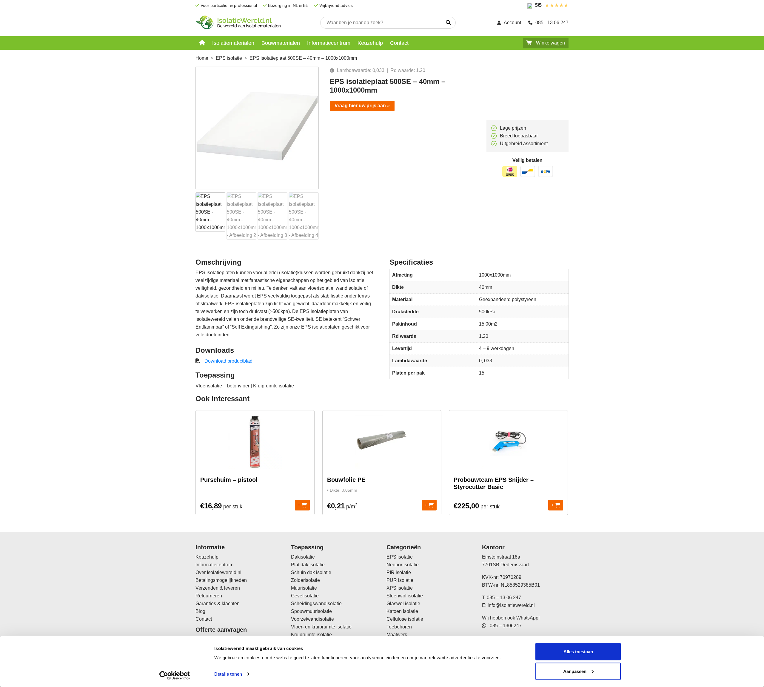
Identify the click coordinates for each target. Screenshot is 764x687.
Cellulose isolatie (404, 619)
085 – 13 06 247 (504, 597)
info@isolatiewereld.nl (511, 605)
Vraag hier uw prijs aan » (362, 105)
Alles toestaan (578, 651)
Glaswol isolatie (403, 603)
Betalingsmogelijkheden (221, 580)
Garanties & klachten (217, 603)
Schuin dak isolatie (311, 572)
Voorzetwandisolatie (312, 619)
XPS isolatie (399, 588)
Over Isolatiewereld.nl (218, 572)
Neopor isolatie (402, 564)
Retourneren (208, 595)
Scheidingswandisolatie (316, 603)
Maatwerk (396, 634)
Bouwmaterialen (280, 43)
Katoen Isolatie (402, 611)
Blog (200, 611)
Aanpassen (574, 671)
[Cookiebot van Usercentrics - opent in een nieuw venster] (175, 675)
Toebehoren (399, 626)
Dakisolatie (303, 556)
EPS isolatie (229, 58)
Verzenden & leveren (217, 588)
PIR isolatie (398, 572)
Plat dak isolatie (308, 564)
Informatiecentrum (328, 43)
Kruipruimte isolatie (311, 634)
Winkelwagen (550, 42)
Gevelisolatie (305, 595)
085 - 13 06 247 (552, 22)
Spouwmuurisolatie (311, 611)
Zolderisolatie (305, 580)
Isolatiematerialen (233, 43)
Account (512, 22)
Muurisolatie (304, 588)
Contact (399, 43)
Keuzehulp (370, 43)
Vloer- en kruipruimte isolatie (321, 626)
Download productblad (228, 361)
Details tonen (228, 674)
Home (201, 58)
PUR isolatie (399, 580)
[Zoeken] (448, 23)
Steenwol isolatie (404, 595)
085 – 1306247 (504, 625)
